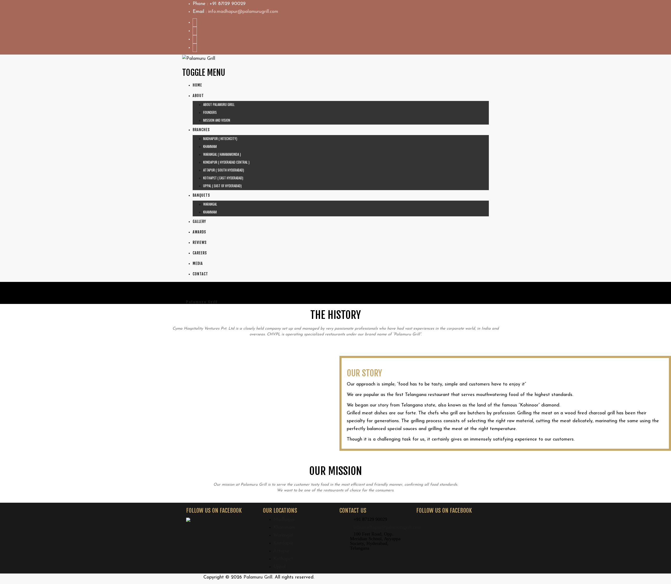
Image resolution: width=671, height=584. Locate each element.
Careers (200, 253)
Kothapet (283, 559)
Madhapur (284, 519)
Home (197, 85)
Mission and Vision (216, 120)
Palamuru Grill (257, 577)
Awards (199, 232)
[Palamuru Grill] (198, 58)
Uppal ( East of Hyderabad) (222, 185)
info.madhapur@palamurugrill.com (243, 11)
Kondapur (283, 543)
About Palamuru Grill (219, 104)
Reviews (200, 242)
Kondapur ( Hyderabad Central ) (226, 162)
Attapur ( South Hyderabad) (223, 170)
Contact (200, 274)
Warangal (210, 204)
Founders (210, 112)
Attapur (281, 551)
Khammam (210, 146)
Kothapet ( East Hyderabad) (223, 177)
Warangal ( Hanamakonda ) (222, 154)
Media (198, 263)
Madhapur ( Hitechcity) (220, 138)
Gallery (199, 221)
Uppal (279, 567)
